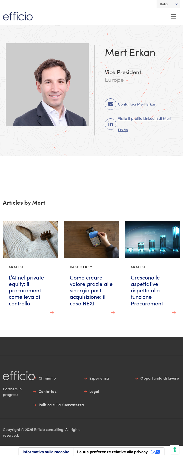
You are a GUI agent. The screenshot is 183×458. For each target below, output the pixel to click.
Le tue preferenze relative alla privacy (112, 451)
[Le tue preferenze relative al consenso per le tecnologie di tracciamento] (174, 449)
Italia (164, 4)
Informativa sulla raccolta (46, 451)
